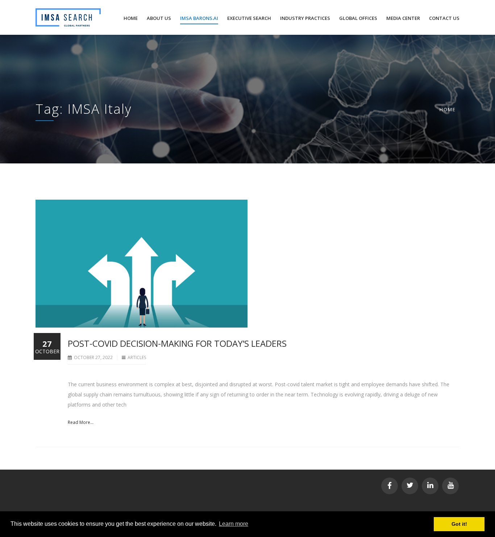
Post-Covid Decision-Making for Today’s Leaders (177, 343)
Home (448, 109)
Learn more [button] (233, 524)
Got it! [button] (459, 524)
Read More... (80, 422)
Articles (137, 357)
